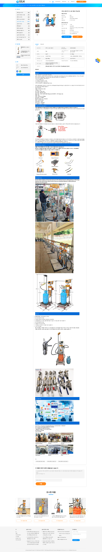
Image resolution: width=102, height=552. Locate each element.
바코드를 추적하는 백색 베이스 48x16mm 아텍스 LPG (32, 538)
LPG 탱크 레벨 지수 (23, 30)
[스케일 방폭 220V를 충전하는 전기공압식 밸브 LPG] (24, 506)
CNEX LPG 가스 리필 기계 (25, 48)
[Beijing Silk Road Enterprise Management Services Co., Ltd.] (21, 1)
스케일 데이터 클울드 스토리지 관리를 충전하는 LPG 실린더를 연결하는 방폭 (77, 517)
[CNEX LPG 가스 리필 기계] (18, 48)
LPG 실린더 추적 (23, 12)
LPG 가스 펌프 (23, 39)
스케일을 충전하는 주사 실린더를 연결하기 (25, 52)
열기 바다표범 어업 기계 (23, 37)
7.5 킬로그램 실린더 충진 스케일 (25, 56)
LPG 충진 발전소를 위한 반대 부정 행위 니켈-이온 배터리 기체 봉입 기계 (59, 517)
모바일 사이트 (18, 538)
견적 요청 (81, 1)
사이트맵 (17, 536)
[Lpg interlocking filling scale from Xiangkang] (50, 20)
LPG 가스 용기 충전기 (23, 19)
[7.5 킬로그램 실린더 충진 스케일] (18, 56)
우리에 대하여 (18, 534)
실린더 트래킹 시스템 (23, 14)
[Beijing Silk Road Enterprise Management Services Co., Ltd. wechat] (20, 71)
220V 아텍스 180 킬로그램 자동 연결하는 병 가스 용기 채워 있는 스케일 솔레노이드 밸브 (48, 533)
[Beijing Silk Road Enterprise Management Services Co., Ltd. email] (17, 71)
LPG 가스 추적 (23, 17)
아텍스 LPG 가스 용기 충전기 (63, 461)
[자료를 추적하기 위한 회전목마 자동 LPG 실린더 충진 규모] (41, 506)
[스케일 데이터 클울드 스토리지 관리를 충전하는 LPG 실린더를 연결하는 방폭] (77, 506)
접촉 (23, 74)
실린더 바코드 (23, 23)
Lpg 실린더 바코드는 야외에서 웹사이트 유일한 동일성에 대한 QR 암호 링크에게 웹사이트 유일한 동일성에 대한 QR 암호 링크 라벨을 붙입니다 (33, 543)
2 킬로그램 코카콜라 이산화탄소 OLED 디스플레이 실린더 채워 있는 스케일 (49, 543)
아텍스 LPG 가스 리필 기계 (51, 461)
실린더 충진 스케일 (23, 21)
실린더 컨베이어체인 (23, 34)
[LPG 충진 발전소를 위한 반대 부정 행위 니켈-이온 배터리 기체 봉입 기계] (59, 506)
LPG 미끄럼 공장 (23, 28)
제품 (16, 533)
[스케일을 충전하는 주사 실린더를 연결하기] (18, 52)
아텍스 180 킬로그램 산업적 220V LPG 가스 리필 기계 (48, 538)
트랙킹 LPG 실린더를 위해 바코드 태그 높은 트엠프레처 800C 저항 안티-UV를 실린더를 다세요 (33, 533)
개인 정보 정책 (18, 539)
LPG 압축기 (23, 26)
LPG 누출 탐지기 (23, 32)
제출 (41, 483)
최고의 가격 (66, 36)
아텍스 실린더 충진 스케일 (40, 461)
